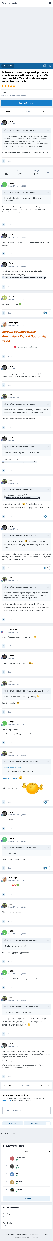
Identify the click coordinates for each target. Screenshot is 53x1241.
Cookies (45, 1234)
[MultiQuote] (3, 161)
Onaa (11, 296)
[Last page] (50, 111)
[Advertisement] (26, 34)
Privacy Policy (22, 1234)
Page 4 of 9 (26, 111)
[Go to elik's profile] (4, 396)
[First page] (3, 111)
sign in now (6, 1100)
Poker (11, 838)
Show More (26, 1198)
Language (9, 1234)
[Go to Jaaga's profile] (4, 184)
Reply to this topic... (14, 1110)
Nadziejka (13, 322)
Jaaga (11, 183)
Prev (8, 111)
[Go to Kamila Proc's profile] (12, 1158)
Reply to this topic (26, 103)
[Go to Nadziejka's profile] (4, 324)
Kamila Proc (20, 1157)
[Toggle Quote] (5, 130)
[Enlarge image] (32, 788)
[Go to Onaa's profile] (4, 297)
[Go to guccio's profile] (12, 1174)
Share (13, 1123)
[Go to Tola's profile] (4, 122)
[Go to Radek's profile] (12, 1166)
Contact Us (34, 1234)
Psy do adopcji (20, 95)
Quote (10, 161)
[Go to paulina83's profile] (12, 1182)
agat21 (11, 655)
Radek (18, 1165)
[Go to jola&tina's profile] (12, 1190)
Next (44, 111)
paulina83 (19, 1181)
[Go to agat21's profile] (4, 656)
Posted (17, 124)
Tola (6, 93)
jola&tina (19, 1189)
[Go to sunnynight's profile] (4, 630)
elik (10, 394)
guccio (18, 1173)
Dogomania (9, 3)
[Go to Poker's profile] (4, 839)
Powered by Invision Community (26, 1237)
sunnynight (13, 629)
